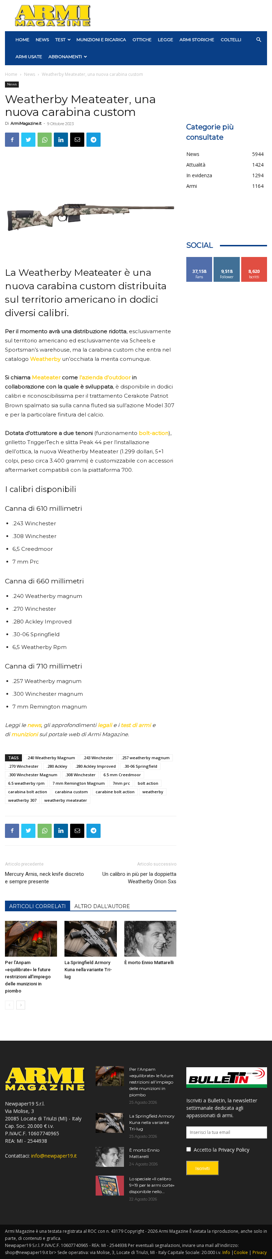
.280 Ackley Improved (95, 766)
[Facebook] (12, 140)
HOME (22, 39)
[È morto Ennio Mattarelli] (150, 939)
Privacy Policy (233, 1149)
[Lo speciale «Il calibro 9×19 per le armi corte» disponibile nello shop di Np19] (110, 1186)
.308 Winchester (80, 774)
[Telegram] (93, 140)
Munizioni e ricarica (101, 39)
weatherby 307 (22, 800)
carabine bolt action (115, 791)
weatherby (152, 791)
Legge (165, 39)
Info (226, 1252)
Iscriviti (254, 259)
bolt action (148, 783)
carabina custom (71, 791)
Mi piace (199, 259)
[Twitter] (28, 140)
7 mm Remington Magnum (78, 783)
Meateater (46, 377)
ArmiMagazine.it (26, 123)
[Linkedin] (61, 140)
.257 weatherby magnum (145, 757)
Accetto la (204, 1149)
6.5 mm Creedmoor (122, 774)
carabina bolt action (27, 791)
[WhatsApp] (45, 140)
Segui (227, 259)
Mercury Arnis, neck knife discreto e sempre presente (44, 878)
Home (11, 74)
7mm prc (121, 783)
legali (105, 725)
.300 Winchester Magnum (32, 774)
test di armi (136, 725)
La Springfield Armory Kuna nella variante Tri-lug (88, 969)
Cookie (241, 1252)
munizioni (24, 734)
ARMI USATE (29, 56)
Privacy (260, 1252)
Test (60, 39)
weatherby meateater (65, 800)
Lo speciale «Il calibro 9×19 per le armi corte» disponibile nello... (152, 1185)
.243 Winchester (98, 757)
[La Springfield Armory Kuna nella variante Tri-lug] (90, 939)
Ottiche (142, 39)
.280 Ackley (56, 766)
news (34, 725)
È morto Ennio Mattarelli (149, 962)
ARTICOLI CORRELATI (37, 906)
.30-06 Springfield (140, 766)
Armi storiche (197, 39)
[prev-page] (9, 1005)
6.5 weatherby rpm (26, 783)
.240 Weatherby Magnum (51, 757)
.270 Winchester (23, 766)
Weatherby (45, 359)
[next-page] (20, 1005)
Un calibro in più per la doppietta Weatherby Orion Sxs (139, 878)
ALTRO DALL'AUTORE (102, 906)
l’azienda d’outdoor (105, 377)
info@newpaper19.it (54, 1155)
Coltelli (231, 39)
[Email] (77, 140)
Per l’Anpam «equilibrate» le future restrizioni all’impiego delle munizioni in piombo (28, 977)
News (42, 39)
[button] (258, 40)
